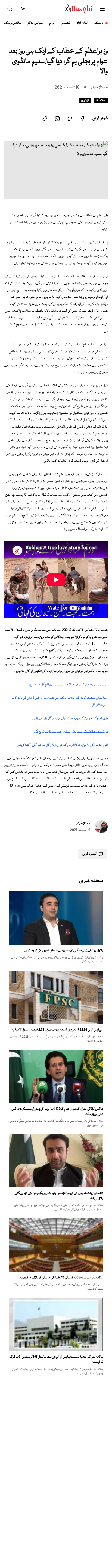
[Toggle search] (9, 8)
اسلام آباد (82, 23)
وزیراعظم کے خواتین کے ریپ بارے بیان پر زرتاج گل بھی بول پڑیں (70, 718)
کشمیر (66, 23)
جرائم (52, 23)
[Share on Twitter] (69, 118)
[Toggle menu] (102, 8)
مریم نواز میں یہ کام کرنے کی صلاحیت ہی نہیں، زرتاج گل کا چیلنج (68, 684)
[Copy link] (44, 118)
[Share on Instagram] (57, 118)
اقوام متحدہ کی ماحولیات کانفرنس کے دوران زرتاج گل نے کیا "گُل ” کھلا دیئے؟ (62, 745)
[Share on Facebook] (82, 118)
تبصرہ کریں (89, 854)
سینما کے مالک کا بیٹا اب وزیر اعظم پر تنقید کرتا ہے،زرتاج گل (71, 731)
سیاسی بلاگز (35, 23)
